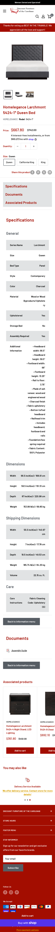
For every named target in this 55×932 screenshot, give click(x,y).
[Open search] (37, 16)
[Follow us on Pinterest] (17, 892)
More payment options (27, 930)
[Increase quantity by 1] (34, 146)
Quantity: (7, 146)
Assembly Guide (19, 650)
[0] (49, 16)
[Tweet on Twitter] (44, 172)
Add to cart (27, 915)
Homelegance (10, 119)
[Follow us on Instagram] (11, 892)
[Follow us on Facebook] (5, 892)
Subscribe (13, 867)
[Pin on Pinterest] (38, 172)
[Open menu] (4, 11)
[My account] (43, 16)
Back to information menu (21, 621)
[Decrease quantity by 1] (17, 146)
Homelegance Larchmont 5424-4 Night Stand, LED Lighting (19, 729)
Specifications (16, 186)
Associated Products (21, 202)
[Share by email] (50, 172)
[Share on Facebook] (32, 172)
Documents (13, 194)
